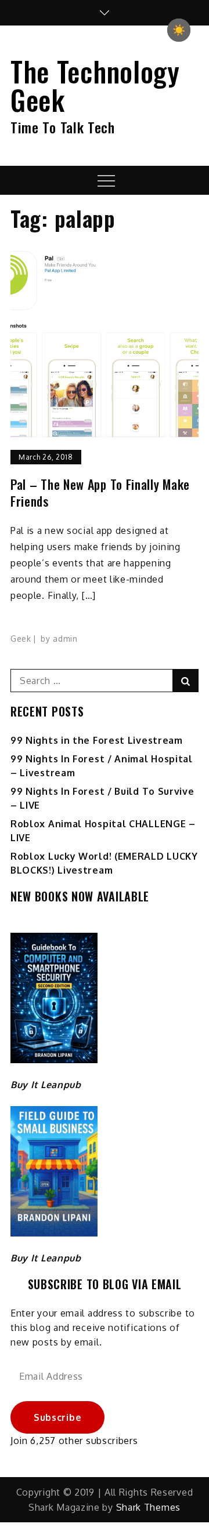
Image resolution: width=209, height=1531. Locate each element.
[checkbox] (178, 30)
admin (65, 638)
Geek (20, 638)
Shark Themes (148, 1507)
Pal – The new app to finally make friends (100, 492)
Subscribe (57, 1417)
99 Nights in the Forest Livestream (96, 740)
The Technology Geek (95, 85)
